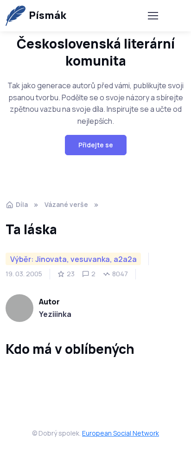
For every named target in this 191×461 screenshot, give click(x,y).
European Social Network (120, 433)
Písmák (47, 15)
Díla (22, 204)
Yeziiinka (55, 314)
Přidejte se (95, 144)
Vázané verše (66, 204)
